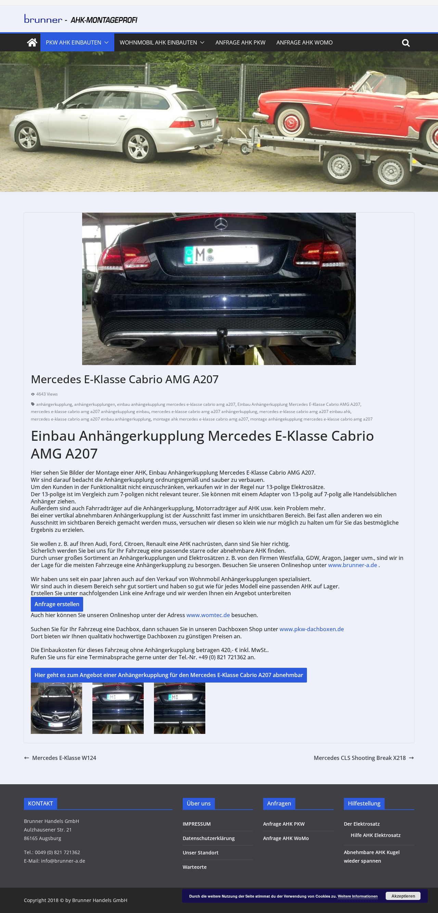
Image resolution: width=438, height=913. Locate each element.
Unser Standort (201, 852)
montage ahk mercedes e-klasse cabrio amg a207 (200, 419)
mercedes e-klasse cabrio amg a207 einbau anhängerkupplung (91, 419)
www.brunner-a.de (352, 565)
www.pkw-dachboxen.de (312, 629)
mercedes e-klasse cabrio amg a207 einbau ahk (304, 411)
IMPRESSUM (197, 824)
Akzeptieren (403, 896)
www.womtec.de (208, 615)
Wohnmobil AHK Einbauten (158, 42)
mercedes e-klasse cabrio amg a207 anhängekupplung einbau (90, 411)
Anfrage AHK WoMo (304, 42)
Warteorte (195, 867)
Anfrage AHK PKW (241, 42)
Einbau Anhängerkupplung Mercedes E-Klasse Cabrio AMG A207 (298, 404)
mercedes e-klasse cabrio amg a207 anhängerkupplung (204, 411)
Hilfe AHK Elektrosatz (376, 835)
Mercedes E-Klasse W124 (64, 758)
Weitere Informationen (358, 896)
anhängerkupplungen (94, 404)
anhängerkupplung (54, 404)
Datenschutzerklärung (209, 838)
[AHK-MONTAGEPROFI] (32, 42)
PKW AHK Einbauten (73, 42)
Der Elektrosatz (362, 824)
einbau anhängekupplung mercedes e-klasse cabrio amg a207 (176, 404)
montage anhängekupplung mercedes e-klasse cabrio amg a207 (311, 419)
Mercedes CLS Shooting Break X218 (360, 758)
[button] (105, 42)
